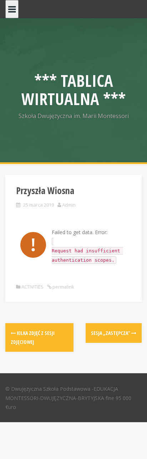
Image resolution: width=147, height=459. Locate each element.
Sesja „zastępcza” (111, 333)
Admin (69, 205)
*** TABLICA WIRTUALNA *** (73, 89)
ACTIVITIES (32, 286)
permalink (62, 286)
